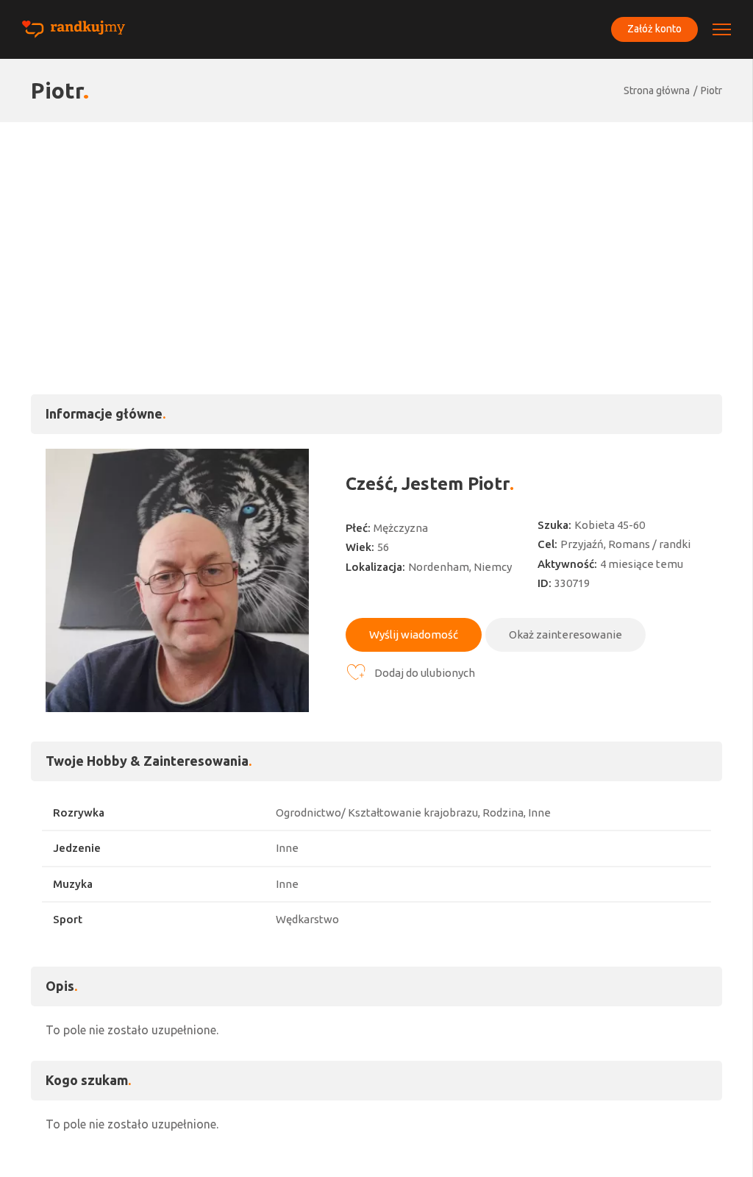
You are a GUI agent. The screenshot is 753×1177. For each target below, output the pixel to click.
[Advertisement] (376, 232)
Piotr (711, 90)
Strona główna (657, 90)
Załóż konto (654, 29)
